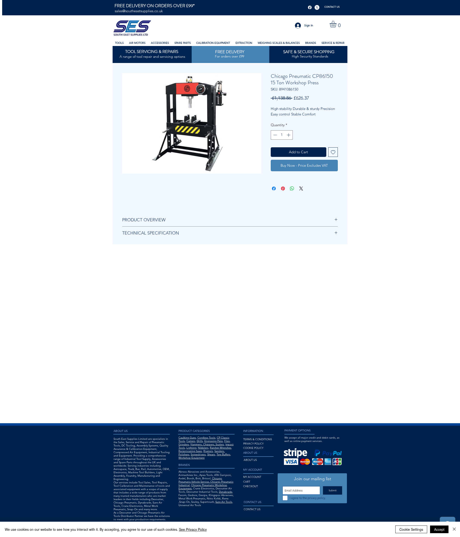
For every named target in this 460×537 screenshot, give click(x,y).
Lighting (191, 447)
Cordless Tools (206, 437)
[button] (337, 24)
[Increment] (289, 135)
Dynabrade (225, 491)
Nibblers (203, 447)
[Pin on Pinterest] (283, 188)
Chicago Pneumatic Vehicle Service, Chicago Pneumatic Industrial (205, 482)
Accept (439, 529)
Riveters (208, 451)
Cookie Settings (411, 529)
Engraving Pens (213, 441)
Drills (200, 441)
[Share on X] (301, 188)
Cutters (190, 441)
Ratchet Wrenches (220, 447)
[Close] (454, 529)
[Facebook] (309, 7)
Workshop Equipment (191, 457)
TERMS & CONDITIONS (257, 439)
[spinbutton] (282, 135)
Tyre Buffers (223, 454)
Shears (211, 454)
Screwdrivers (198, 454)
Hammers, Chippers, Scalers (207, 444)
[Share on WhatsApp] (292, 188)
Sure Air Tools (223, 501)
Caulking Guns (187, 437)
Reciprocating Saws (190, 451)
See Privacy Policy (193, 529)
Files (227, 441)
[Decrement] (274, 135)
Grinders (183, 444)
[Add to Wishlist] (333, 152)
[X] (317, 7)
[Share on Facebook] (274, 188)
